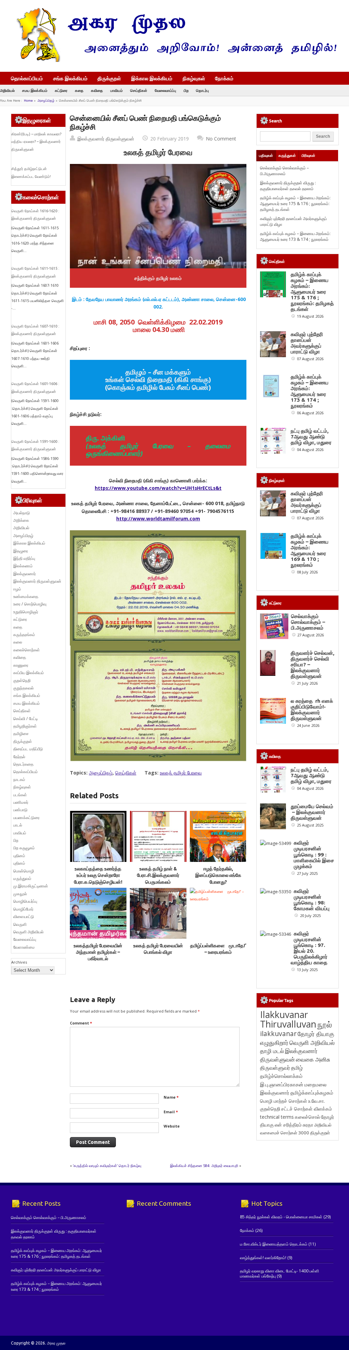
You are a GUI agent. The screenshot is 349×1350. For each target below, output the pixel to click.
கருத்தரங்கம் (24, 634)
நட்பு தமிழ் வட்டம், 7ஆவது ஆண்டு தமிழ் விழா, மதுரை (311, 436)
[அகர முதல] (173, 60)
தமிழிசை (21, 733)
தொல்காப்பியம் (27, 78)
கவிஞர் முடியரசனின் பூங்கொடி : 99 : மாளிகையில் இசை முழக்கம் (314, 854)
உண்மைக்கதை (25, 596)
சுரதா (308, 1125)
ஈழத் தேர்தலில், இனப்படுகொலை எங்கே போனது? (218, 875)
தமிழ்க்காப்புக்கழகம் (311, 1092)
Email (171, 1111)
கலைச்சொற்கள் (26, 650)
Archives (19, 962)
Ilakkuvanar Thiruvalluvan (288, 1019)
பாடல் (17, 825)
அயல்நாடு (21, 513)
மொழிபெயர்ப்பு (25, 901)
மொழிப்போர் (23, 909)
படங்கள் (20, 795)
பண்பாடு (20, 810)
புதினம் (19, 856)
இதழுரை (20, 551)
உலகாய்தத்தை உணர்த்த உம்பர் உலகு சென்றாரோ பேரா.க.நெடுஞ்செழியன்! (98, 875)
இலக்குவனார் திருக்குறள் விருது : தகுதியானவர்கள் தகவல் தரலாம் (288, 185)
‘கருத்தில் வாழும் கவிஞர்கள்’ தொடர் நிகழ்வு (107, 1165)
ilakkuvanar (278, 1033)
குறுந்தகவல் (23, 688)
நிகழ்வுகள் (194, 78)
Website (172, 1126)
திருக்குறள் (109, 78)
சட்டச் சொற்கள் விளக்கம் (306, 1108)
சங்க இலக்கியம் (70, 78)
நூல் (324, 1024)
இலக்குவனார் (24, 574)
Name (171, 1097)
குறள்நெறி (22, 680)
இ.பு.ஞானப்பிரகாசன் (281, 1084)
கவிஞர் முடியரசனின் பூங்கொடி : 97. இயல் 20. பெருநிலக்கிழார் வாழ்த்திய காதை (309, 948)
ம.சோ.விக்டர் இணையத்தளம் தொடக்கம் (273, 1244)
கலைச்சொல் (307, 1117)
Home (28, 100)
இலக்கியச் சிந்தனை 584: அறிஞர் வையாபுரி (204, 1165)
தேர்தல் (19, 757)
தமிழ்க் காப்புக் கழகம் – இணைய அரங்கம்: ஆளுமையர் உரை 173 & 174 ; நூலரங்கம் (295, 236)
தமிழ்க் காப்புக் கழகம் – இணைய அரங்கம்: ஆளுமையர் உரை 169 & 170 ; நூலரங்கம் (310, 550)
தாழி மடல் (272, 1051)
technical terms (277, 1117)
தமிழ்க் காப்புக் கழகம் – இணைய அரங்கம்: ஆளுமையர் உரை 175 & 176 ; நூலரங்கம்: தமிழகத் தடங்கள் (295, 204)
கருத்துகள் (287, 155)
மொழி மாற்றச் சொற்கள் (283, 1101)
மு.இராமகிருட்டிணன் (30, 886)
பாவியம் (116, 90)
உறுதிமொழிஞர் (25, 612)
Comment (81, 1023)
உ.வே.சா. (316, 1101)
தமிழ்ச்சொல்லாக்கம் (281, 1075)
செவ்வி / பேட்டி (25, 718)
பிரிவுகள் (308, 155)
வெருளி (20, 924)
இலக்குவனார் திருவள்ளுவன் (105, 138)
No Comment (221, 138)
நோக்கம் (224, 79)
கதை (79, 90)
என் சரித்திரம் (288, 1124)
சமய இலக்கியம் (34, 90)
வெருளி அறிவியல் (28, 932)
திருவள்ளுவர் (275, 1067)
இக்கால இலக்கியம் (151, 78)
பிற (186, 90)
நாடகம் (19, 779)
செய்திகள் (138, 90)
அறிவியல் (7, 90)
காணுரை (20, 665)
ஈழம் (17, 589)
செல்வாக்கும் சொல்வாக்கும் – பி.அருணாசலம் (284, 171)
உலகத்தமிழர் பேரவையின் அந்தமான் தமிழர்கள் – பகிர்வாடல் (98, 952)
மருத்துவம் (22, 878)
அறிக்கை (21, 520)
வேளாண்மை (24, 947)
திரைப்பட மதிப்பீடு (28, 749)
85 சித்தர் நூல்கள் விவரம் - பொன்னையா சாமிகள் (281, 1217)
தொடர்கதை (23, 764)
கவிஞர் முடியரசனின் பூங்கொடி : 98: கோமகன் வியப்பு (312, 899)
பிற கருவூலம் (24, 848)
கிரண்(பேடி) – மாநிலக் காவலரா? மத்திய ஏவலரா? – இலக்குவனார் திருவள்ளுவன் (36, 141)
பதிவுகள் (266, 155)
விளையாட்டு (23, 916)
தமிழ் (297, 1067)
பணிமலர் (20, 802)
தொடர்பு (202, 90)
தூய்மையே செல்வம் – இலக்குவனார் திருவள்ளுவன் (312, 812)
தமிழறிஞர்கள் (25, 726)
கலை (17, 642)
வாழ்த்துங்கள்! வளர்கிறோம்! (263, 1258)
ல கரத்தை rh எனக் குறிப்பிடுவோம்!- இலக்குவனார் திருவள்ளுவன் (312, 709)
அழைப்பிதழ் (46, 100)
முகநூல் (20, 894)
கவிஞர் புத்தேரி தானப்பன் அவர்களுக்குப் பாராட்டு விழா (307, 342)
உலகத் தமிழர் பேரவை (181, 772)
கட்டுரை (61, 90)
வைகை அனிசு (313, 1059)
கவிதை (97, 90)
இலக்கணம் (23, 566)
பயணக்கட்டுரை (26, 817)
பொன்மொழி (23, 871)
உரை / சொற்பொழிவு (29, 604)
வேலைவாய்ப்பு (165, 90)
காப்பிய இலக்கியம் (28, 673)
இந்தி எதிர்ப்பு (24, 558)
